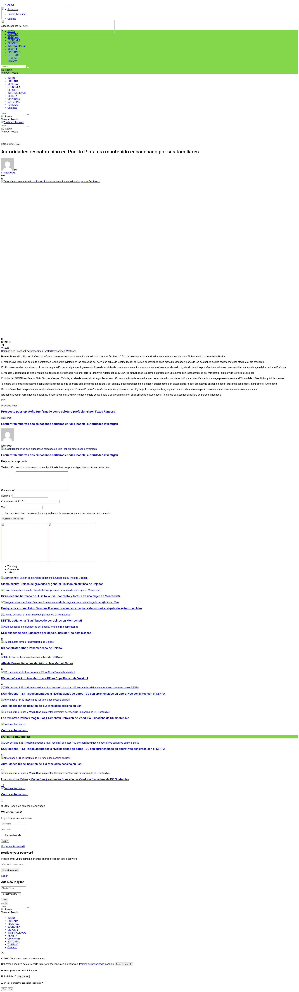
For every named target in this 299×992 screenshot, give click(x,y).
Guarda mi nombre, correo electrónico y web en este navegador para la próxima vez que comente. (58, 513)
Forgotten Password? (13, 846)
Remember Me (13, 835)
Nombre (6, 495)
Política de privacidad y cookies (96, 964)
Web (3, 507)
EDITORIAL (13, 55)
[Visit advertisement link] (58, 33)
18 (2, 770)
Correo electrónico (12, 501)
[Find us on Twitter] (2, 953)
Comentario (8, 490)
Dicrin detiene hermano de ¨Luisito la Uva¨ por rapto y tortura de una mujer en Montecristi (60, 596)
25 (2, 755)
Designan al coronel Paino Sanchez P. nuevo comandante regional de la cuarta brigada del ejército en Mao (71, 608)
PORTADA (12, 34)
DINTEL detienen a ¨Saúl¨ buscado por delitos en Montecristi (41, 620)
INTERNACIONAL (16, 46)
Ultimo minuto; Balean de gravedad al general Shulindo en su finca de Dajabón (52, 584)
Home (4, 143)
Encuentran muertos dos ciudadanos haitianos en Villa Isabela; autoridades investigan (59, 455)
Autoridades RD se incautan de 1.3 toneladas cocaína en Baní (41, 706)
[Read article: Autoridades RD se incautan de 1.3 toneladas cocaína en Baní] (149, 758)
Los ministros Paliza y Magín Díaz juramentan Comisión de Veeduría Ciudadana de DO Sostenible (65, 718)
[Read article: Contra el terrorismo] (149, 788)
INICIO (11, 31)
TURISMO (12, 58)
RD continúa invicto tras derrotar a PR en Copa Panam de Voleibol (44, 678)
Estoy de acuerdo (124, 964)
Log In (4, 875)
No (10, 989)
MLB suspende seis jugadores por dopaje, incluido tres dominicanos (46, 633)
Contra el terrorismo (14, 730)
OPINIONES (14, 52)
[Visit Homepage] (35, 18)
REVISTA (12, 49)
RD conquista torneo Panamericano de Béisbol (31, 648)
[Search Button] (28, 67)
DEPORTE (12, 43)
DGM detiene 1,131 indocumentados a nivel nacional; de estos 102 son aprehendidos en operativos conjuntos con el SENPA (83, 693)
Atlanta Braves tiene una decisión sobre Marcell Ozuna (37, 663)
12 (2, 785)
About (10, 4)
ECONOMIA (13, 40)
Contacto (12, 61)
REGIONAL (13, 37)
